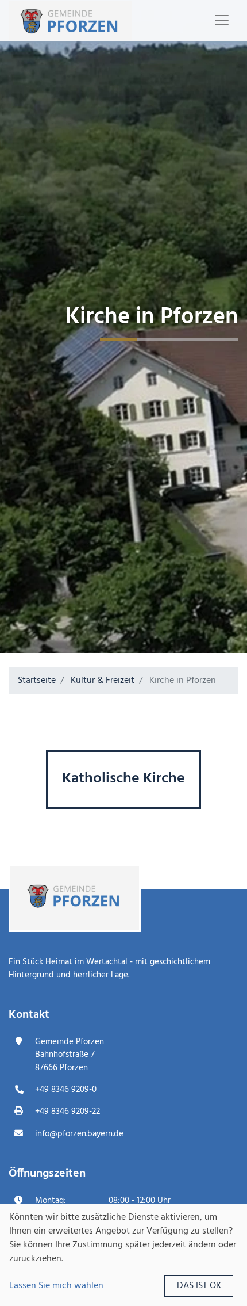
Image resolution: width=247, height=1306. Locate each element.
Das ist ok (199, 1285)
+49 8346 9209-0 (66, 1090)
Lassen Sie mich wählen (56, 1286)
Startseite (37, 680)
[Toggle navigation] (222, 20)
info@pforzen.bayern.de (79, 1134)
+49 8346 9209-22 (67, 1111)
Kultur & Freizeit (102, 680)
